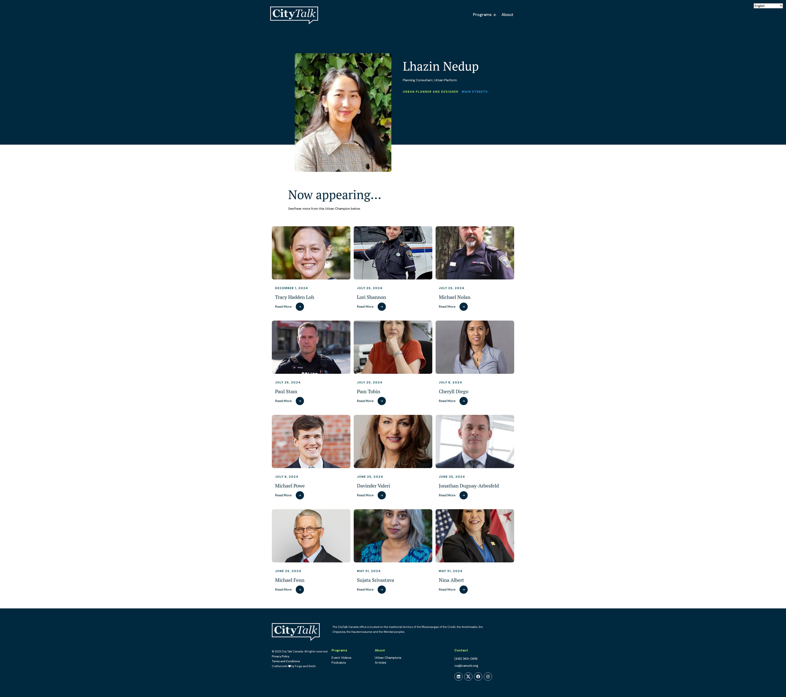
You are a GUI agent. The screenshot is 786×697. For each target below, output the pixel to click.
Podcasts (339, 662)
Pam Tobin (368, 391)
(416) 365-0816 (466, 658)
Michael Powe (290, 486)
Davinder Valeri (373, 486)
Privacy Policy (280, 656)
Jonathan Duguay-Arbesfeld (469, 486)
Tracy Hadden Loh (294, 297)
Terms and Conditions (286, 661)
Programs (482, 14)
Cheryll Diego (453, 391)
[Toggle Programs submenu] (494, 14)
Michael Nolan (454, 297)
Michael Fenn (289, 580)
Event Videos (341, 657)
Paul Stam (286, 391)
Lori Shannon (371, 297)
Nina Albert (451, 580)
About (507, 14)
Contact (461, 650)
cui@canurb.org (466, 665)
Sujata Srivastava (375, 580)
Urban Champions (388, 657)
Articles (380, 662)
